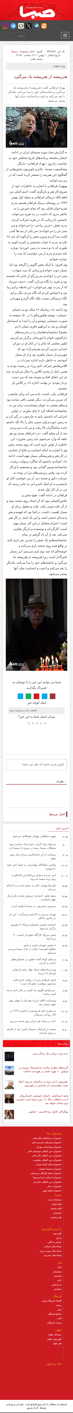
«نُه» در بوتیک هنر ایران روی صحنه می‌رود (33, 1021)
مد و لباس (56, 1284)
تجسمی (58, 1275)
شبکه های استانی (53, 1246)
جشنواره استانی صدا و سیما (47, 1177)
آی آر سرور (32, 1407)
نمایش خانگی (55, 1242)
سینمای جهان (55, 1334)
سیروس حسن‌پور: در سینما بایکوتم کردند (33, 906)
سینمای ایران (55, 1199)
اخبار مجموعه (27, 51)
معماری (58, 1288)
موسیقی (57, 1271)
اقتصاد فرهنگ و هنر (52, 1300)
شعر (59, 1309)
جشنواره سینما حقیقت (50, 1168)
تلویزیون (57, 1233)
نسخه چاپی (36, 59)
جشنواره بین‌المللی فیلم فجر (47, 1138)
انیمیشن (57, 1212)
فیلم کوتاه (56, 1204)
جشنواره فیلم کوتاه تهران (49, 1164)
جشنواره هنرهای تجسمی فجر (47, 1142)
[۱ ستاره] (45, 723)
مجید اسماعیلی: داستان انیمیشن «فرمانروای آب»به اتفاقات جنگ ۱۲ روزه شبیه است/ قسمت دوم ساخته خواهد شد (42, 1099)
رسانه (59, 1305)
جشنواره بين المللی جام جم (48, 1181)
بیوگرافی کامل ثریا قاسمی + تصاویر (48, 1111)
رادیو (59, 1237)
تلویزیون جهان (54, 1338)
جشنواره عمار (54, 1186)
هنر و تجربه (56, 1217)
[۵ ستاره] (29, 723)
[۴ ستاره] (33, 723)
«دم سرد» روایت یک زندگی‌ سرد (50, 1053)
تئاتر (59, 1267)
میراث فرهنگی (54, 1322)
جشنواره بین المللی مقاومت (47, 1160)
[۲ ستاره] (41, 723)
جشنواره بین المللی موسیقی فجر (45, 1151)
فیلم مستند (56, 1208)
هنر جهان (57, 1343)
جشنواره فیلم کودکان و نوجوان (46, 1173)
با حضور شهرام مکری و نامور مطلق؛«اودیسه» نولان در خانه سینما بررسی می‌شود (32, 949)
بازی (59, 1280)
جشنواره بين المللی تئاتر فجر (47, 1155)
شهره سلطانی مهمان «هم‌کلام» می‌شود (34, 836)
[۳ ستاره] (37, 723)
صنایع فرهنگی (55, 1313)
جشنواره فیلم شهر (52, 1190)
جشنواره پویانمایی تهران (49, 1146)
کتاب (59, 1318)
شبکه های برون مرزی (51, 1250)
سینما (14, 51)
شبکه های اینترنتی (52, 1255)
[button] (5, 26)
